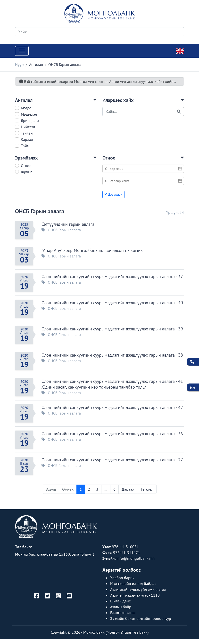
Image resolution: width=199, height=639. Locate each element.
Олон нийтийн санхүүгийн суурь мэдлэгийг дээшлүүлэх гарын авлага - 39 (112, 329)
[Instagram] (58, 596)
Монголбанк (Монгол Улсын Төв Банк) (116, 632)
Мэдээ (26, 107)
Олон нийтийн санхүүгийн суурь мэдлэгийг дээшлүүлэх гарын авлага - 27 (112, 460)
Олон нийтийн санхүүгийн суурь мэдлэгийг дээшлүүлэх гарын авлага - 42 (112, 407)
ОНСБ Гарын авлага (39, 211)
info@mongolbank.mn (135, 558)
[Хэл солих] (180, 50)
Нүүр (19, 64)
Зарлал (27, 139)
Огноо (26, 165)
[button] (56, 100)
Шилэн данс (120, 601)
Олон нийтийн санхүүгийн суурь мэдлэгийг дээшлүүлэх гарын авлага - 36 (112, 433)
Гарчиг (26, 171)
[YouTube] (69, 596)
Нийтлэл (28, 126)
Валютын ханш (122, 612)
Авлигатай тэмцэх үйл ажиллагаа (138, 589)
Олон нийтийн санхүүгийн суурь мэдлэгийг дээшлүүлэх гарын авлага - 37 (112, 276)
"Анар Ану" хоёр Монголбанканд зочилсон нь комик (92, 250)
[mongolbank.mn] (99, 13)
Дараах (128, 489)
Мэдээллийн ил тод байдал (133, 583)
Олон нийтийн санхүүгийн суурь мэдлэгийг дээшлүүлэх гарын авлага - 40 (112, 302)
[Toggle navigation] (22, 51)
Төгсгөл (146, 489)
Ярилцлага (30, 120)
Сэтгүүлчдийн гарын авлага (67, 224)
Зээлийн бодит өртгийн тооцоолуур (140, 618)
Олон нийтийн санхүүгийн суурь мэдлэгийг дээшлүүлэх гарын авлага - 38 (112, 355)
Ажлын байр (120, 606)
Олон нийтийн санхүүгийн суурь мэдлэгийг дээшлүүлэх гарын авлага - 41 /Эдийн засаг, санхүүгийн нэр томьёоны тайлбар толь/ (112, 384)
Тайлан (27, 133)
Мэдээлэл (29, 114)
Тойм (25, 145)
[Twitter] (47, 596)
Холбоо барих (122, 577)
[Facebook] (36, 596)
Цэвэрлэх (114, 194)
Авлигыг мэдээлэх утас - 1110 (135, 595)
